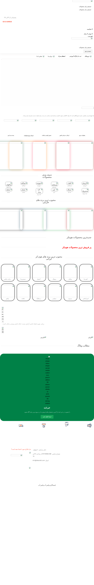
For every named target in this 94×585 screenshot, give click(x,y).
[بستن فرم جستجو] (91, 2)
